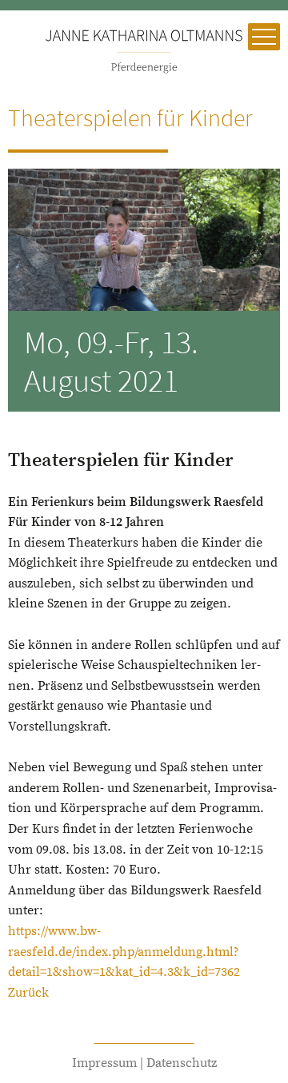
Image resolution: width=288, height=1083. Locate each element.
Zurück (28, 993)
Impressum (104, 1063)
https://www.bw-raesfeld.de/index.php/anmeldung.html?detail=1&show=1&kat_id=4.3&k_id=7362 (124, 951)
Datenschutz (181, 1063)
